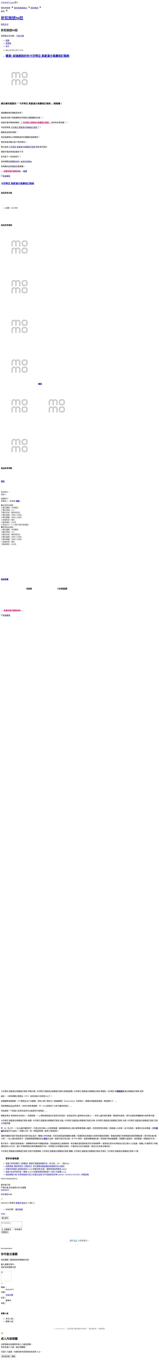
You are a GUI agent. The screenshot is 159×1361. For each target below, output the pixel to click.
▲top (3, 1213)
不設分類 (20, 36)
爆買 (40, 384)
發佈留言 (5, 1232)
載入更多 (5, 1218)
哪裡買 (119, 1091)
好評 (25, 171)
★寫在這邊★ (26, 162)
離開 (13, 1356)
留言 (23, 1203)
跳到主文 (4, 24)
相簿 (7, 41)
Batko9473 (5, 1190)
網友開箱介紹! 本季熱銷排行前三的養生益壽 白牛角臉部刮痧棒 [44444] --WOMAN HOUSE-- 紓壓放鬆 (47, 1175)
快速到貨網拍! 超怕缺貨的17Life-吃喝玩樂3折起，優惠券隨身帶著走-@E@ (36, 1169)
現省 (17, 501)
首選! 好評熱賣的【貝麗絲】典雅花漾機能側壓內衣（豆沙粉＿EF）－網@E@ (37, 1163)
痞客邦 (18, 1203)
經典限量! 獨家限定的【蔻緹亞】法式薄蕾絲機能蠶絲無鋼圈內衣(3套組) (35, 1166)
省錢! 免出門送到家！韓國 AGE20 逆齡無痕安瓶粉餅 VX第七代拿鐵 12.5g (36, 1172)
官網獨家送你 (14, 162)
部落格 (8, 43)
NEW (12, 1106)
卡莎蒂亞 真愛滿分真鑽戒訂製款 (24, 127)
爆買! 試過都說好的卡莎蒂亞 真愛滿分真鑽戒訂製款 (37, 55)
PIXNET (62, 1329)
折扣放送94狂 (12, 18)
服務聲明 (102, 1329)
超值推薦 (4, 579)
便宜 (3, 481)
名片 (7, 46)
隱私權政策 (92, 1329)
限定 (45, 1139)
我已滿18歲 (6, 1356)
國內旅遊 (19, 1209)
